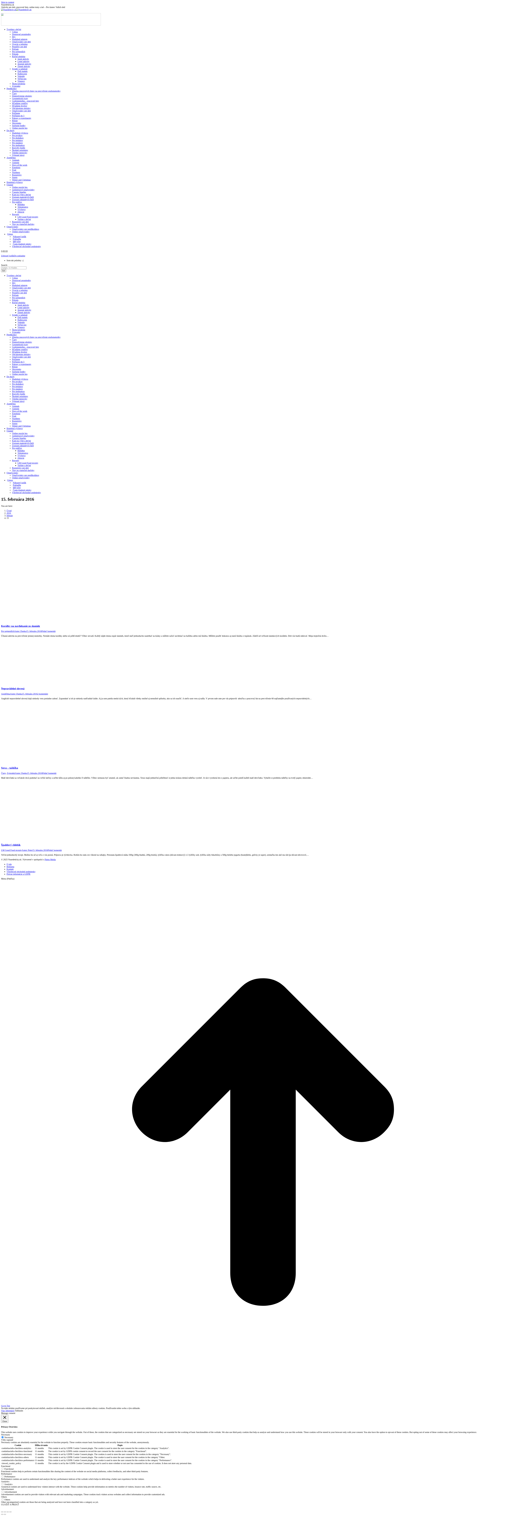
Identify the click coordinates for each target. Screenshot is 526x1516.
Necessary (8, 1437)
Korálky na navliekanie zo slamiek (20, 626)
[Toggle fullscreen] (8, 1511)
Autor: (20, 631)
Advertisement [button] (7, 1489)
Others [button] (4, 1497)
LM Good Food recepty (11, 850)
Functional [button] (5, 1466)
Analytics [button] (5, 1481)
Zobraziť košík (7, 256)
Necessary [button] (5, 1435)
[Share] (5, 1511)
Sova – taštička (9, 767)
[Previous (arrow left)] (2, 1514)
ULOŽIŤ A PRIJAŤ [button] (10, 1504)
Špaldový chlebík (11, 844)
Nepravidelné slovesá (13, 688)
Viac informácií (7, 1411)
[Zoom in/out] (10, 1511)
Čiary (3, 773)
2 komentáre (42, 694)
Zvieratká (11, 773)
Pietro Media (50, 859)
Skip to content (7, 2)
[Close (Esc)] (2, 1511)
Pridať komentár (49, 631)
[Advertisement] (263, 541)
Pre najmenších (7, 631)
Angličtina (5, 694)
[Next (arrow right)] (5, 1514)
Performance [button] (6, 1474)
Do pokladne (19, 256)
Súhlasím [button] (19, 1411)
